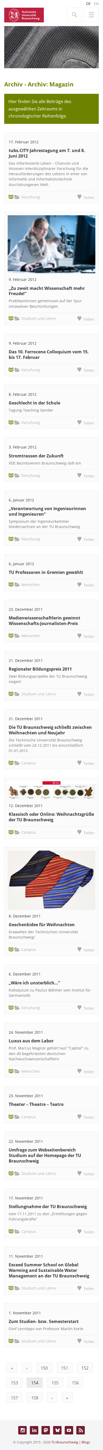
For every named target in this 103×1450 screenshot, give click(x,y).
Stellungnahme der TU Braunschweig (48, 1206)
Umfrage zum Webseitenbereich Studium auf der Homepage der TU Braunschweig (45, 1155)
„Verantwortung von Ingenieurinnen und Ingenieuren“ (47, 511)
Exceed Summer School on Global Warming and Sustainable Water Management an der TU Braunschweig (49, 1270)
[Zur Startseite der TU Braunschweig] (24, 14)
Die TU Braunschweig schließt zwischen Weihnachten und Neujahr (50, 730)
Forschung (30, 196)
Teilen (88, 197)
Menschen (30, 584)
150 (44, 1368)
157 (14, 1398)
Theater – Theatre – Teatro (36, 1104)
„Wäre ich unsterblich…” (34, 983)
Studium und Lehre (38, 318)
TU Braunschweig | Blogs (70, 1442)
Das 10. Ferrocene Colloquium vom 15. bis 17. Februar (49, 354)
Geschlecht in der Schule (34, 403)
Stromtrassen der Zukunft (36, 456)
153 (14, 1383)
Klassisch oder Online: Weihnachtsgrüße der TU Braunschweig (51, 817)
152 (84, 1368)
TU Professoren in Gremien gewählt (46, 572)
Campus (28, 762)
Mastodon (45, 1430)
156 (75, 1383)
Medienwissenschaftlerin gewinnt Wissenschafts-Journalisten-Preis (44, 620)
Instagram (22, 1430)
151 (64, 1368)
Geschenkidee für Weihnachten (42, 924)
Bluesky (57, 1430)
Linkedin (34, 1430)
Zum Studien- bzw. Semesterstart (44, 1321)
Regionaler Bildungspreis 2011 (40, 669)
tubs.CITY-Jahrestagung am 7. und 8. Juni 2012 (47, 153)
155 (55, 1383)
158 (34, 1398)
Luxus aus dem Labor (31, 1041)
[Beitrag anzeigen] (51, 244)
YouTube (69, 1430)
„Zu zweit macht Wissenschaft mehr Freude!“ (47, 291)
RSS (80, 1430)
